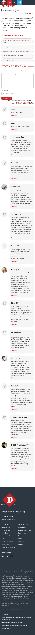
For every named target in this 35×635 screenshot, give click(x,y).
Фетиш (20, 536)
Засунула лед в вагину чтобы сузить (16, 47)
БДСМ (20, 539)
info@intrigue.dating (7, 516)
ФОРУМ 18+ (22, 545)
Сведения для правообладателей (12, 622)
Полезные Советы (7, 536)
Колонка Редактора (8, 548)
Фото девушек (6, 545)
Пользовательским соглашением (23, 103)
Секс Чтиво (22, 533)
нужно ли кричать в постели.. (13, 56)
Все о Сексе (22, 527)
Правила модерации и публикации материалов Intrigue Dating (16, 618)
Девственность (8, 10)
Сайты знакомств (7, 539)
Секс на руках (8, 60)
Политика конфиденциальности (11, 609)
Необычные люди (7, 542)
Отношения (5, 524)
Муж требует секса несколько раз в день (16, 41)
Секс (18, 10)
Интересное (5, 530)
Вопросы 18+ (22, 542)
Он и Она (4, 533)
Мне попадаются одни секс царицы (16, 51)
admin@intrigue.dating (8, 519)
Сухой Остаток (23, 524)
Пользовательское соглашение (11, 612)
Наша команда (6, 628)
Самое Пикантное (24, 530)
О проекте (4, 615)
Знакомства (5, 527)
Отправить (7, 98)
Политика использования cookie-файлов (14, 625)
